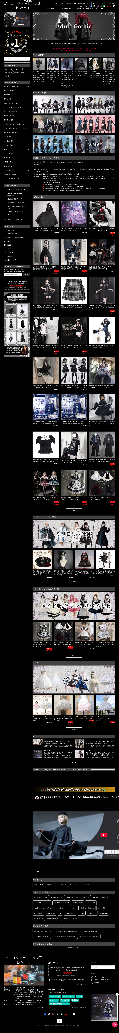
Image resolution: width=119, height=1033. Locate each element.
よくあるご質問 (66, 3)
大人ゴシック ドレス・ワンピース (15, 128)
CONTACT (111, 3)
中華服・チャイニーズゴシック (14, 124)
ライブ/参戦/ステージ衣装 (12, 107)
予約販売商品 (8, 145)
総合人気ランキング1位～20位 (43, 931)
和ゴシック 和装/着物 (11, 132)
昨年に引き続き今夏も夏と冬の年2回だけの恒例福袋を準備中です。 (64, 162)
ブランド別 (7, 137)
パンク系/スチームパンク (12, 111)
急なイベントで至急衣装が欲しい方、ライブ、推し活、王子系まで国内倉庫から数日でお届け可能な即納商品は (78, 169)
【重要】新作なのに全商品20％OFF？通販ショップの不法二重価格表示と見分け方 (75, 43)
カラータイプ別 (9, 170)
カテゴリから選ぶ (48, 8)
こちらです (46, 171)
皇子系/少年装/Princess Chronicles (66, 931)
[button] (34, 26)
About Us (95, 3)
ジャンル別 (7, 99)
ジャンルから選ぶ (65, 8)
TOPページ (56, 3)
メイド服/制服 (8, 141)
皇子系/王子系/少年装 (11, 86)
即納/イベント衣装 (10, 95)
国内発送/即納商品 (10, 174)
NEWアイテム (8, 162)
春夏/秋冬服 (8, 166)
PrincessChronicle (75, 885)
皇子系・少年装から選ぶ (85, 8)
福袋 (35, 885)
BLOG (103, 3)
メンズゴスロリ (9, 153)
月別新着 (7, 158)
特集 (5, 149)
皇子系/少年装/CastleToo (89, 931)
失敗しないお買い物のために (82, 3)
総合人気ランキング (10, 90)
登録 (26, 274)
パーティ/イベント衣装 (11, 179)
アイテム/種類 (8, 120)
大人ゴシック (62, 885)
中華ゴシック (51, 885)
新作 (41, 885)
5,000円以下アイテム (11, 103)
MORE (74, 762)
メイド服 (87, 885)
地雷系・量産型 (9, 116)
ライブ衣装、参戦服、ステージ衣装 (64, 936)
